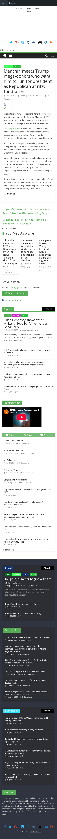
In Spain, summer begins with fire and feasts (28, 580)
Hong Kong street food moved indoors (22, 604)
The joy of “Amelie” (12, 470)
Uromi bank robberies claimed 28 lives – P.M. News (27, 637)
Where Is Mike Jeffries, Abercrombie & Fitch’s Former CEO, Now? (24, 221)
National (8, 66)
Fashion (16, 315)
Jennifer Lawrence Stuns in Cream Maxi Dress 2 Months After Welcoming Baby (27, 211)
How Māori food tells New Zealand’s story (23, 613)
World (17, 66)
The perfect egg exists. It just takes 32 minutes (25, 671)
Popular (12, 435)
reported (13, 128)
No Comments (24, 443)
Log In (3, 3)
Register (12, 3)
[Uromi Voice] (5, 55)
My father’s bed (10, 460)
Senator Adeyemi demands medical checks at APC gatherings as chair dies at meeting (25, 515)
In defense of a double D (14, 450)
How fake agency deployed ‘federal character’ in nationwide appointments (24, 503)
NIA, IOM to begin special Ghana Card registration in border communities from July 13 (27, 661)
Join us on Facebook (13, 300)
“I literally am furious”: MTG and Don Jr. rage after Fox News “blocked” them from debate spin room (10, 253)
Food (8, 574)
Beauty (7, 315)
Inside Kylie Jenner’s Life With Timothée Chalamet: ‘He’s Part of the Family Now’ (26, 693)
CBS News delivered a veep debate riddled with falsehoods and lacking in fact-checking (28, 250)
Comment (48, 435)
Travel (25, 574)
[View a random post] (52, 55)
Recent (30, 435)
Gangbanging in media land (15, 480)
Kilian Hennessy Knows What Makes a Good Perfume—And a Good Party (25, 323)
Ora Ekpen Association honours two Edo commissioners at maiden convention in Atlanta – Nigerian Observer (26, 649)
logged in (18, 287)
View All (49, 309)
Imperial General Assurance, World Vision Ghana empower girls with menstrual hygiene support (24, 363)
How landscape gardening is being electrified (24, 729)
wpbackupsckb (25, 96)
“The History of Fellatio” (14, 440)
